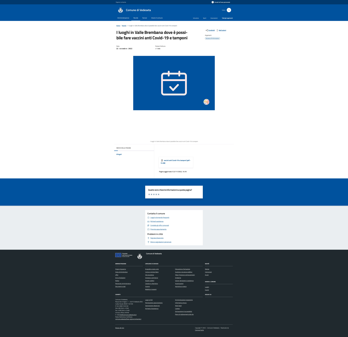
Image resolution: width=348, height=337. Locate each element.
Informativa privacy (181, 303)
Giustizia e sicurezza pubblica (183, 272)
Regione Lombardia (121, 2)
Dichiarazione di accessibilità (183, 311)
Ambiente (178, 278)
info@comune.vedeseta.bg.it (128, 315)
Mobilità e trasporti (151, 289)
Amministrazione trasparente (184, 300)
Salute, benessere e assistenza (184, 281)
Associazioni (214, 18)
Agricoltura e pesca (181, 286)
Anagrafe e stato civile (152, 269)
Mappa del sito (119, 328)
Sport (204, 18)
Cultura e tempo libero (152, 272)
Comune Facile (199, 330)
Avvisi (207, 275)
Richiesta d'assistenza (151, 308)
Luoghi (207, 287)
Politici (117, 281)
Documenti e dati (120, 286)
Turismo (147, 286)
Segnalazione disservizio (152, 306)
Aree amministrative (121, 272)
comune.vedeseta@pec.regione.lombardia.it (128, 319)
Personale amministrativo (123, 283)
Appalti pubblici (149, 281)
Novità (124, 26)
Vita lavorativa (149, 275)
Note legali (178, 306)
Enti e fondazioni (120, 278)
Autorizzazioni (179, 283)
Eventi (207, 290)
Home (118, 26)
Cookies (177, 308)
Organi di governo (120, 269)
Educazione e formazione (182, 269)
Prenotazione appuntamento (153, 303)
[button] (220, 2)
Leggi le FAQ (149, 300)
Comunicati (208, 272)
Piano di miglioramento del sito (184, 314)
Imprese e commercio (151, 278)
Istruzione (196, 18)
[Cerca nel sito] (229, 10)
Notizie (207, 269)
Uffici (116, 275)
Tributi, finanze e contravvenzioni (185, 275)
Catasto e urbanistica (151, 283)
